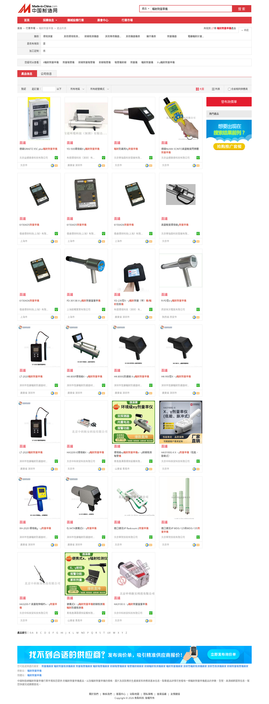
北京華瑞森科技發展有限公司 (129, 157)
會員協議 (161, 694)
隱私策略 (148, 694)
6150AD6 (124, 224)
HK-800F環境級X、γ (84, 376)
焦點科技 (139, 698)
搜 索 (241, 9)
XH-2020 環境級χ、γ (35, 528)
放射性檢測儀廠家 (217, 666)
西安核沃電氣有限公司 (173, 309)
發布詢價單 (229, 102)
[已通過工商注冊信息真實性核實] (56, 157)
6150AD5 (29, 224)
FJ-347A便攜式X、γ (81, 528)
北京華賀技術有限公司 (126, 537)
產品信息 (26, 73)
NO (83, 632)
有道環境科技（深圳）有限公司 (81, 157)
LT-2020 (31, 376)
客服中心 (121, 694)
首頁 (27, 20)
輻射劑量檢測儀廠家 (64, 666)
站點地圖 (134, 694)
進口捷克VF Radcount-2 (131, 528)
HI (62, 632)
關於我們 (93, 694)
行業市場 (127, 20)
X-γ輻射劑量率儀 (166, 62)
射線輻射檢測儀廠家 (155, 666)
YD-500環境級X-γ (83, 149)
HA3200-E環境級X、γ (85, 452)
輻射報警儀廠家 (101, 666)
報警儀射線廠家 (135, 666)
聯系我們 (107, 694)
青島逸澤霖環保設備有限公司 (129, 461)
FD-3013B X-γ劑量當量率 (83, 300)
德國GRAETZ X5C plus (38, 149)
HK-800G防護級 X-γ (131, 376)
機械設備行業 (75, 20)
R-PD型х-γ (173, 300)
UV (108, 632)
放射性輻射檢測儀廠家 (195, 666)
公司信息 (46, 73)
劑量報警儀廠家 (84, 666)
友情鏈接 (175, 694)
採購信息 (48, 20)
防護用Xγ (126, 149)
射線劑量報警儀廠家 (237, 666)
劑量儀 (133, 62)
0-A (31, 632)
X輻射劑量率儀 (51, 62)
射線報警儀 (105, 62)
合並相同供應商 (239, 89)
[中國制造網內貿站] (38, 8)
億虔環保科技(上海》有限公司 (34, 233)
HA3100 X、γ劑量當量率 (130, 604)
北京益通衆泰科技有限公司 (33, 157)
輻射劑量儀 (147, 62)
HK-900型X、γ (176, 376)
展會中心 (102, 20)
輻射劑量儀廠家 (174, 666)
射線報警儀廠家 (118, 666)
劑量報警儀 (68, 62)
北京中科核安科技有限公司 (81, 461)
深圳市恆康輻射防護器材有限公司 (34, 385)
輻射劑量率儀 (34, 670)
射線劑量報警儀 (86, 62)
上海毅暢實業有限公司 (78, 309)
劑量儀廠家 (47, 666)
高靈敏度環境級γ (174, 224)
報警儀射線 (120, 62)
